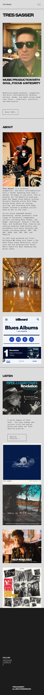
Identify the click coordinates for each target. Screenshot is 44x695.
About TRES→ (10, 112)
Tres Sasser (7, 4)
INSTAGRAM (7, 660)
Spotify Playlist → (15, 437)
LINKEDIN (7, 662)
